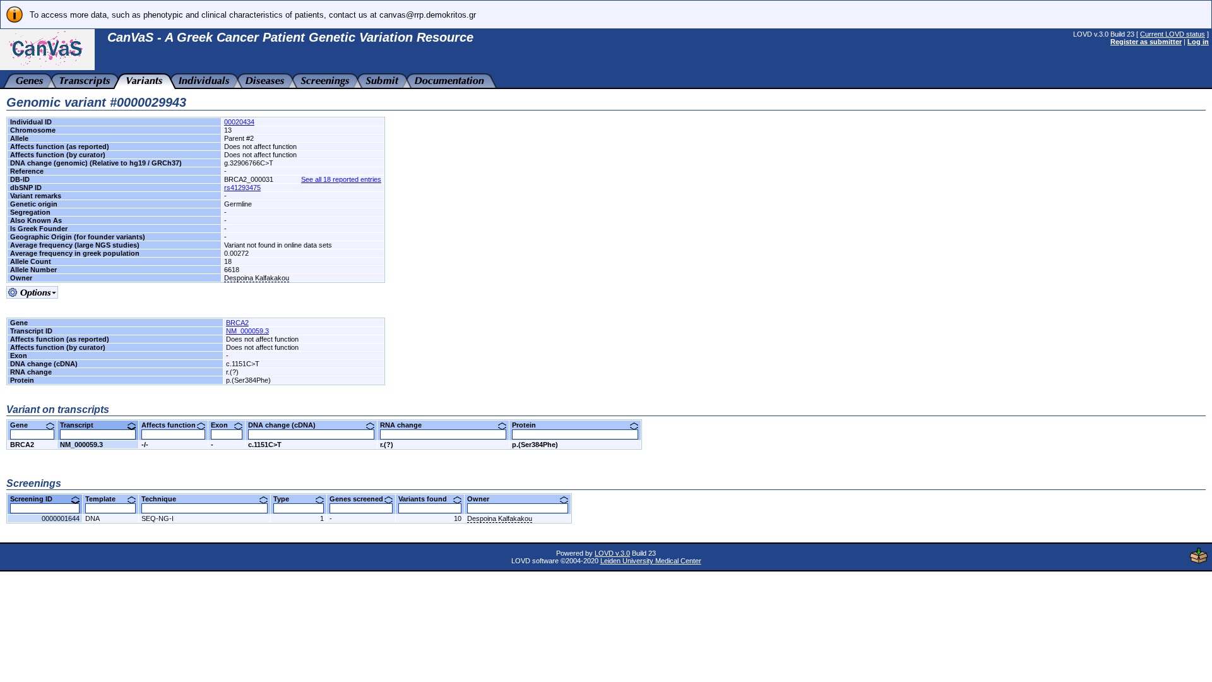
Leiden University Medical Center (650, 561)
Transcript (81, 425)
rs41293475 (242, 187)
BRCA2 (237, 322)
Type (286, 499)
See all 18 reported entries (341, 179)
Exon (224, 425)
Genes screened (361, 499)
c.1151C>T (265, 444)
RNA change (405, 425)
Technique (163, 499)
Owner (483, 499)
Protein (528, 425)
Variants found (427, 499)
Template (105, 499)
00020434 (239, 122)
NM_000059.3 (247, 331)
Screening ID (36, 499)
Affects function (173, 425)
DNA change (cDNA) (286, 425)
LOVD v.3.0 (612, 553)
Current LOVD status (1172, 34)
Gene (23, 425)
